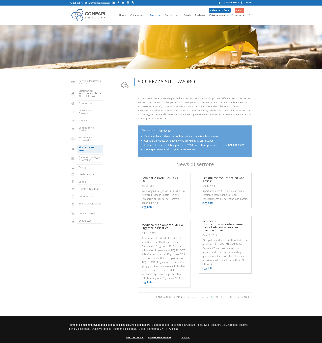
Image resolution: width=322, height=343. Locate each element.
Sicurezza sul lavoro (86, 148)
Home (122, 15)
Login (219, 2)
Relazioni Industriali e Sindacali (90, 82)
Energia (83, 120)
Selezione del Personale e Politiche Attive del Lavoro (90, 93)
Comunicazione (87, 213)
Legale (82, 181)
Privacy (82, 167)
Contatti (248, 2)
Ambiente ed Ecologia (85, 112)
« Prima (178, 296)
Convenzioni (172, 15)
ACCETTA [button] (185, 337)
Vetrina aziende (218, 15)
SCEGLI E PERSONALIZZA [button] (159, 337)
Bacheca (200, 15)
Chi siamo (136, 15)
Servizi (153, 15)
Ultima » (246, 296)
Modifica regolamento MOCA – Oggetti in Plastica (163, 226)
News (239, 10)
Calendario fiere (219, 10)
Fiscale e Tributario (89, 189)
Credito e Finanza (88, 174)
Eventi (187, 15)
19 (206, 296)
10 (193, 296)
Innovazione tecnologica (85, 139)
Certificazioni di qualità (87, 129)
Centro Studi (85, 220)
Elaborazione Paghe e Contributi (89, 158)
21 (217, 296)
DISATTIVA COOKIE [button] (134, 337)
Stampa (236, 15)
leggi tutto (147, 206)
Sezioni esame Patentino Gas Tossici (223, 179)
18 (201, 296)
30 (230, 296)
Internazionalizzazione (90, 205)
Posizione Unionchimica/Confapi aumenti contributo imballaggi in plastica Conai (225, 225)
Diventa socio (232, 2)
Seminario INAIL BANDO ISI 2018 (161, 179)
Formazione (85, 103)
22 (222, 296)
